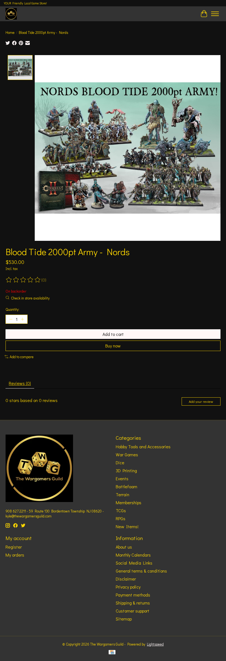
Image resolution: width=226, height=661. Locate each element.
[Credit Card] (112, 652)
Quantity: (12, 309)
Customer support (132, 611)
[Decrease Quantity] (10, 319)
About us (124, 547)
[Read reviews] (23, 280)
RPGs (120, 518)
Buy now (113, 346)
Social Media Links (134, 563)
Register (14, 547)
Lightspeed (155, 644)
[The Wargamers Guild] (11, 13)
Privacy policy (128, 587)
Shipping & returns (133, 603)
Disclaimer (126, 579)
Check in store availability (30, 298)
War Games (127, 454)
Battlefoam (126, 486)
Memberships (128, 502)
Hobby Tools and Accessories (143, 446)
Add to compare (22, 356)
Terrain (122, 494)
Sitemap (124, 619)
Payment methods (133, 595)
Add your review (201, 401)
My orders (15, 555)
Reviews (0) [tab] (20, 383)
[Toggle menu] (214, 13)
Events (122, 478)
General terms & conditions (141, 571)
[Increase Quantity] (22, 319)
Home (10, 32)
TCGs (121, 510)
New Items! (127, 526)
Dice (120, 462)
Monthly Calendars (133, 555)
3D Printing (126, 470)
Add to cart (113, 334)
